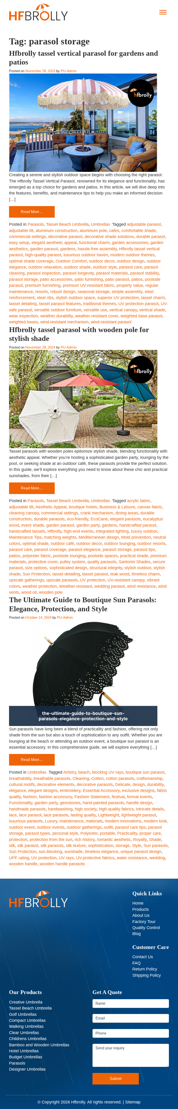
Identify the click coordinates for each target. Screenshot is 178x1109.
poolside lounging (69, 555)
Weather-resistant (75, 586)
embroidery (70, 790)
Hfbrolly (54, 531)
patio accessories (56, 279)
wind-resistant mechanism (64, 322)
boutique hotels (83, 507)
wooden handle (23, 864)
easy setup (19, 242)
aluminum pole (93, 230)
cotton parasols (120, 778)
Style (136, 845)
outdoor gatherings (84, 827)
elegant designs (42, 790)
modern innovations (123, 821)
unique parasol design (141, 851)
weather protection (39, 586)
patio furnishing (89, 279)
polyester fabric (36, 555)
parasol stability (144, 273)
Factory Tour (144, 921)
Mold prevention (136, 537)
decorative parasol (65, 236)
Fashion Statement (91, 796)
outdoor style (105, 267)
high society (86, 809)
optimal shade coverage (31, 261)
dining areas (126, 513)
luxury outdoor (144, 531)
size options (36, 567)
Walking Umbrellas (26, 1026)
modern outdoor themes (132, 255)
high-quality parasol (43, 255)
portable (107, 833)
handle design (139, 802)
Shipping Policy (146, 975)
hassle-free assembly (97, 249)
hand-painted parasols (103, 802)
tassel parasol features (60, 303)
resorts (41, 291)
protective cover (42, 561)
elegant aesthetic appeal (54, 242)
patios (137, 279)
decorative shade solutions (109, 236)
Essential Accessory (101, 790)
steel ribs (45, 297)
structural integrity (105, 567)
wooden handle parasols (62, 864)
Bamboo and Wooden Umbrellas (39, 1045)
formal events (139, 796)
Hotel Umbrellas (24, 1051)
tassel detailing (23, 303)
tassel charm (153, 297)
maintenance (71, 821)
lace (13, 815)
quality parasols (101, 561)
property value (130, 285)
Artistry (69, 772)
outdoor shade (77, 267)
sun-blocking (50, 851)
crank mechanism (96, 513)
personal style (65, 833)
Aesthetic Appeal (51, 507)
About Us (140, 915)
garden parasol (44, 249)
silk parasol (27, 845)
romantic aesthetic (114, 839)
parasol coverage (50, 549)
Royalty (140, 839)
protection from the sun (51, 839)
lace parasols (56, 815)
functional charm (94, 242)
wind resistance (141, 586)
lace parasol (30, 815)
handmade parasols (27, 809)
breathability (20, 778)
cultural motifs (22, 784)
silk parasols (52, 845)
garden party (88, 525)
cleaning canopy (24, 513)
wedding (157, 858)
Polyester (89, 833)
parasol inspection (43, 273)
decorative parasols (95, 784)
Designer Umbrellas (27, 1069)
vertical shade (152, 310)
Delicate (122, 784)
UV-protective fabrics (95, 858)
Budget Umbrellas (25, 1057)
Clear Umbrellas (24, 1032)
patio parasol (117, 279)
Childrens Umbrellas (28, 1038)
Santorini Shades (134, 561)
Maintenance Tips (25, 537)
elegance (17, 790)
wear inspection (23, 316)
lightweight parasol (138, 815)
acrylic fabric (138, 500)
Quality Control (146, 927)
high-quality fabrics (116, 809)
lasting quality (83, 815)
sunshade (73, 851)
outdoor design (130, 261)
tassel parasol (95, 574)
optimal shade (35, 543)
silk (12, 845)
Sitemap (132, 1102)
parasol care (130, 267)
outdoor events (50, 827)
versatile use (95, 310)
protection (18, 839)
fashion (30, 796)
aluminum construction (56, 230)
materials (94, 821)
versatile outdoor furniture (57, 310)
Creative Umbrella (25, 1002)
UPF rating (19, 858)
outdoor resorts (151, 543)
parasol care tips (130, 827)
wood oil (29, 592)
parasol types (37, 833)
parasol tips (144, 549)
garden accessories (130, 242)
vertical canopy (123, 310)
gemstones (70, 802)
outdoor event (22, 827)
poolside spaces (103, 555)
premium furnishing (42, 285)
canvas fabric (149, 507)
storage (123, 845)
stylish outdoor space (75, 297)
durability (155, 784)
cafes (114, 230)
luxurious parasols (26, 821)
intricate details (150, 809)
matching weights (60, 537)
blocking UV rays (107, 772)
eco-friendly (77, 519)
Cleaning (81, 778)
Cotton (97, 778)
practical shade (134, 555)
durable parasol (150, 236)
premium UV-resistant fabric (88, 285)
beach (84, 772)
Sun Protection (36, 574)
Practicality (127, 833)
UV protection (92, 580)
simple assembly (127, 291)
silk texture (76, 845)
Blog (136, 933)
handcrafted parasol (137, 525)
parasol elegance (84, 549)
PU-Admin (68, 71)
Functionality (20, 802)
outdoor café (62, 543)
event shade (32, 525)
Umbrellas (100, 224)
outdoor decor (101, 261)
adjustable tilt (21, 230)
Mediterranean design (99, 537)
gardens (67, 249)
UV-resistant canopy (126, 580)
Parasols (36, 224)
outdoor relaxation (45, 267)
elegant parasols (125, 519)
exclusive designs (138, 790)
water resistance (132, 858)
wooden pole (51, 592)
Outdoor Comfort (71, 261)
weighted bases (23, 322)
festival (118, 796)
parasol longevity (78, 273)
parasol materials (112, 273)
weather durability (56, 316)
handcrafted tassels (27, 531)
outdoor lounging (119, 543)
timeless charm (146, 574)
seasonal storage (93, 291)
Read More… (32, 212)
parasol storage (23, 279)
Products (140, 909)
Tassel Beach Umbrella (67, 224)
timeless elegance (101, 851)
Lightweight (108, 815)
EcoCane (99, 519)
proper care (150, 833)
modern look (155, 821)
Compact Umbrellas (27, 1020)
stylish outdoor (137, 567)
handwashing (60, 809)
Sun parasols (155, 845)
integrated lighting (112, 531)
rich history (85, 839)
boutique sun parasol (145, 772)
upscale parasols (62, 580)
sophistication (100, 845)
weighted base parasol (141, 316)
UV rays (66, 858)
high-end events (78, 531)
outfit (108, 827)
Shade (155, 839)
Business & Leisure (117, 507)
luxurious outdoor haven (86, 255)
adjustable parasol (144, 224)
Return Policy (144, 969)
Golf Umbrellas (23, 1014)
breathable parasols (52, 778)
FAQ (136, 963)
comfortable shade (138, 230)
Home (137, 903)
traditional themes (99, 303)
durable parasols (49, 519)
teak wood (119, 574)
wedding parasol (109, 586)
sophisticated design (68, 567)
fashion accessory (55, 796)
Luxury (51, 821)
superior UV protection (118, 297)
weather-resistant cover (96, 316)
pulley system (72, 561)
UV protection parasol (138, 303)
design (139, 784)
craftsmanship (149, 778)
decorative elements (55, 784)
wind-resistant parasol (111, 322)
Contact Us (142, 957)
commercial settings (27, 236)
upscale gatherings (26, 580)
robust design (62, 291)
